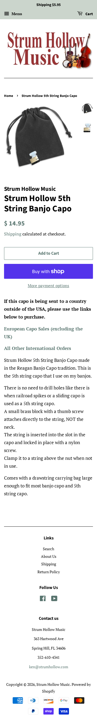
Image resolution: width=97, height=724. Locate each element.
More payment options (48, 285)
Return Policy (48, 571)
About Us (48, 556)
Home (8, 95)
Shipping (12, 234)
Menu (16, 13)
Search (48, 548)
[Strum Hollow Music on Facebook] (43, 599)
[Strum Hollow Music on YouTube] (54, 599)
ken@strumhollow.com (48, 666)
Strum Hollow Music (53, 684)
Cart (89, 14)
